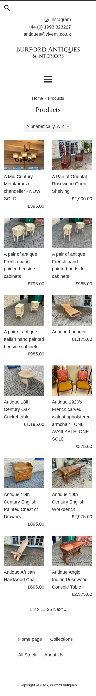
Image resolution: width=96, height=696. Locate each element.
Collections (61, 639)
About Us (53, 654)
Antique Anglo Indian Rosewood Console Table (70, 580)
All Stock (27, 654)
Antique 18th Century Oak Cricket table (17, 409)
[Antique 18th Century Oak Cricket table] (24, 380)
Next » (60, 609)
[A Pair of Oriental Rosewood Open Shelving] (72, 155)
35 (49, 609)
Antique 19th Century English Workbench (68, 502)
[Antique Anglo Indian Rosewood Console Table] (72, 551)
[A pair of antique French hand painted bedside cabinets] (72, 233)
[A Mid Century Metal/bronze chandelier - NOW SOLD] (24, 155)
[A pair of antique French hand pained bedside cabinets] (24, 233)
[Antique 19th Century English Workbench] (72, 473)
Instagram (60, 19)
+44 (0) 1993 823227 (49, 27)
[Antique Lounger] (72, 310)
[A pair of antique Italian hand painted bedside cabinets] (24, 310)
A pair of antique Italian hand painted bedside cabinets (24, 339)
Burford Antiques (63, 685)
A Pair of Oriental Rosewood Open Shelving (69, 184)
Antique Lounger (69, 331)
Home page (30, 639)
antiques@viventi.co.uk (47, 34)
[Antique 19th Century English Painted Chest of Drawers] (24, 473)
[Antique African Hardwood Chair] (24, 551)
